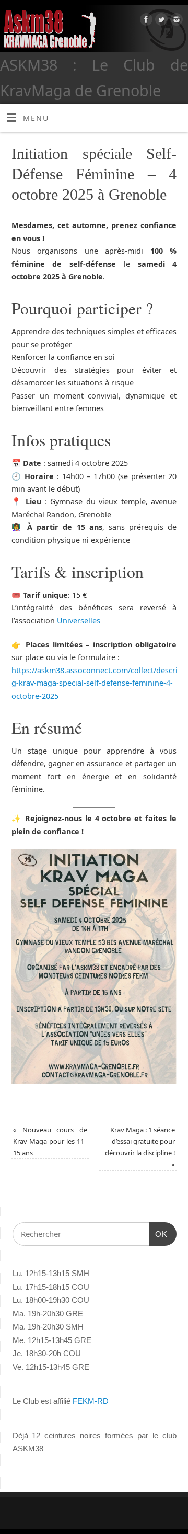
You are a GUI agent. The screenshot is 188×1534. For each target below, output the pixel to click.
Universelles (78, 621)
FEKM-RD (91, 1400)
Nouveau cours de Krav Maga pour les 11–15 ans (50, 1141)
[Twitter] (160, 21)
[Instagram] (175, 21)
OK (158, 1233)
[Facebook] (144, 21)
